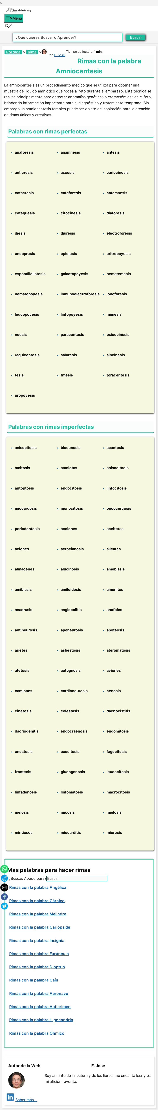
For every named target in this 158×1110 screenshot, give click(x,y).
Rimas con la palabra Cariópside (39, 927)
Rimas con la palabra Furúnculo (39, 953)
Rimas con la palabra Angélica (37, 887)
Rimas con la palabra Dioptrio (37, 967)
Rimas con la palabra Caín (33, 980)
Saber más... (26, 1100)
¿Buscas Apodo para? (27, 878)
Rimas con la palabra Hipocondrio (41, 1020)
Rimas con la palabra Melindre (37, 914)
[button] (8, 26)
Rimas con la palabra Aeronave (38, 993)
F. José (59, 55)
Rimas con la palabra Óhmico (36, 1033)
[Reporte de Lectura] (18, 11)
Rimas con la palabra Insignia (36, 940)
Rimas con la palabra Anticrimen (40, 1006)
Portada (13, 52)
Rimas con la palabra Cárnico (37, 901)
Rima (32, 52)
